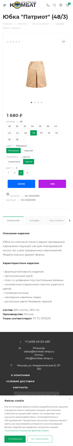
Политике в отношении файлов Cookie (26, 430)
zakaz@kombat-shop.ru (39, 351)
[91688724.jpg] (36, 74)
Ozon (21, 183)
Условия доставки (20, 381)
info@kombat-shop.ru (39, 358)
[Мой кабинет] (60, 5)
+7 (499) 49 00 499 (37, 341)
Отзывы (34, 220)
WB (52, 183)
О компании (20, 375)
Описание (13, 220)
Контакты (20, 387)
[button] (31, 102)
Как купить (56, 220)
